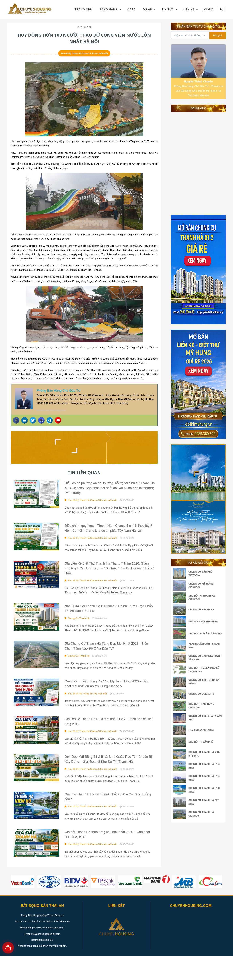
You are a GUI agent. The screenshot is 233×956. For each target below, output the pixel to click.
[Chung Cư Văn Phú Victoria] (180, 573)
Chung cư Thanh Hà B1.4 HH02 (204, 777)
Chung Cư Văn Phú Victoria (200, 573)
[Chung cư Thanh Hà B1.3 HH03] (180, 790)
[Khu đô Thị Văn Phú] (180, 742)
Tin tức (167, 9)
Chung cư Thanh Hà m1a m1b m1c (204, 753)
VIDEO (131, 9)
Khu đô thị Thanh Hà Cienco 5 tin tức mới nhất (84, 53)
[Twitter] (33, 420)
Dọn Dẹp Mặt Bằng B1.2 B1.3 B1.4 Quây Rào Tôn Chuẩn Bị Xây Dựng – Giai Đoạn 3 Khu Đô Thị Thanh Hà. (108, 759)
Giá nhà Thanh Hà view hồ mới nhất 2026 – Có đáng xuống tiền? (108, 796)
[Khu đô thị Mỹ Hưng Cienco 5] (180, 706)
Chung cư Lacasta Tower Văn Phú (205, 657)
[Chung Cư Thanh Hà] (180, 609)
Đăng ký (217, 35)
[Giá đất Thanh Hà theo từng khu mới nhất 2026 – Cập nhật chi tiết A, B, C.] (36, 843)
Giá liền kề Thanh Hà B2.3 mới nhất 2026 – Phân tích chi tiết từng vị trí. (109, 721)
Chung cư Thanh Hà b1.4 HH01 (204, 765)
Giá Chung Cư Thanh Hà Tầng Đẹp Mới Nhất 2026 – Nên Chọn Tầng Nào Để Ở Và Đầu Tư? (106, 646)
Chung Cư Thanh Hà (78, 618)
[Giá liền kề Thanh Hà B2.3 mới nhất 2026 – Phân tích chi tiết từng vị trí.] (36, 730)
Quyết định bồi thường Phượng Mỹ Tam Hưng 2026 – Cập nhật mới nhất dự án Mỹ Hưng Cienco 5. (106, 683)
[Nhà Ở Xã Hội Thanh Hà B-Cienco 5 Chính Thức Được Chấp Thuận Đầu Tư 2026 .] (36, 617)
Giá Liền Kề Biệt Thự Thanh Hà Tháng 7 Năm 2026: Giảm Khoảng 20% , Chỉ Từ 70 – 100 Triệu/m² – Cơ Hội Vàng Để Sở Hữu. (109, 568)
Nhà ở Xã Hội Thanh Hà (203, 621)
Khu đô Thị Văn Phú (200, 741)
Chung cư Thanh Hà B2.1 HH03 (204, 801)
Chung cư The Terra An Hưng (203, 681)
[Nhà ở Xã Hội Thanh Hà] (180, 621)
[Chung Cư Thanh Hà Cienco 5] (180, 814)
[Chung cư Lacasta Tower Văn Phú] (180, 658)
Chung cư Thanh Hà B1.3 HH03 (204, 789)
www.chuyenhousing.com (51, 410)
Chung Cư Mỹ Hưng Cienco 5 (200, 585)
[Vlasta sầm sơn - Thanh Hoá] (180, 645)
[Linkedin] (24, 420)
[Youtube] (58, 420)
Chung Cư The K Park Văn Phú (205, 717)
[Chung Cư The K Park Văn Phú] (180, 718)
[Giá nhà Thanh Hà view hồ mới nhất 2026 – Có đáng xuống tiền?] (36, 805)
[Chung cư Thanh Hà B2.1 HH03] (180, 802)
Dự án (147, 9)
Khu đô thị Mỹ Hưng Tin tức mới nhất (87, 693)
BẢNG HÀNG (109, 9)
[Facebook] (16, 420)
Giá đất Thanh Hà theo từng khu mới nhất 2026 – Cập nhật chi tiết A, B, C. (107, 834)
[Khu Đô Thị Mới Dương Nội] (180, 633)
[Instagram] (41, 420)
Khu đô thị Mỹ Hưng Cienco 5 (201, 705)
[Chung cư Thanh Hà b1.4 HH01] (180, 766)
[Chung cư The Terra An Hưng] (180, 682)
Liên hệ (188, 9)
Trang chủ (83, 9)
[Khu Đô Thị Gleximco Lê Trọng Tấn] (180, 670)
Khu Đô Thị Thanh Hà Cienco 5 (201, 597)
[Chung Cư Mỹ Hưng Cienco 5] (180, 585)
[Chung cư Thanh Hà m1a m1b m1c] (180, 754)
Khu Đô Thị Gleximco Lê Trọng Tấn (203, 669)
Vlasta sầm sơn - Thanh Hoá (204, 645)
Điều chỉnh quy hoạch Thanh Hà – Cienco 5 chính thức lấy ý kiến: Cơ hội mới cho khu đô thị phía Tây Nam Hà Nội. (108, 528)
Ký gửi (209, 9)
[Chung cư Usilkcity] (180, 694)
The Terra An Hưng (201, 729)
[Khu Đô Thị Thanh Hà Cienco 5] (180, 597)
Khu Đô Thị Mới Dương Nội (205, 633)
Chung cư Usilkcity (201, 693)
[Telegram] (49, 420)
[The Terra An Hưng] (180, 730)
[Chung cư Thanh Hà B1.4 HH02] (180, 778)
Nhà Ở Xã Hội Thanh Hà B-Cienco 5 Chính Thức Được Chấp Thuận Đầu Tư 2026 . (109, 608)
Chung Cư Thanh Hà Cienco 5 (201, 813)
